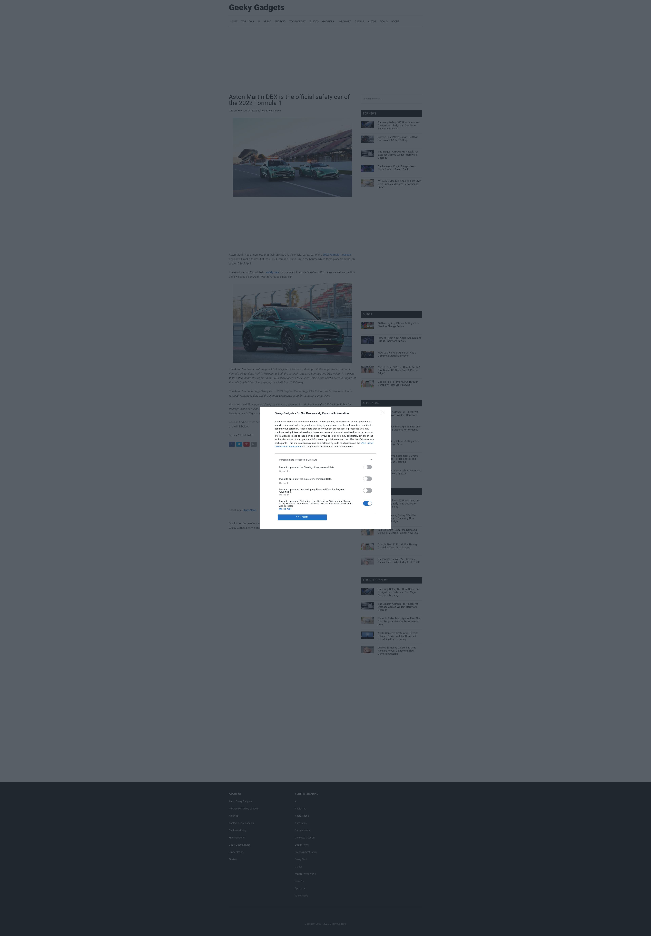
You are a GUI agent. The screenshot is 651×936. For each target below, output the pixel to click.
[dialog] (325, 468)
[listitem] (325, 459)
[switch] (367, 467)
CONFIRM (302, 517)
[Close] (384, 413)
